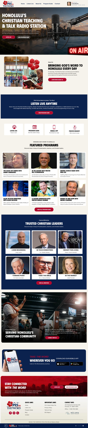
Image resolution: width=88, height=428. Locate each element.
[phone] (17, 413)
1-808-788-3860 (73, 409)
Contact (27, 415)
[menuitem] (23, 4)
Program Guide (29, 410)
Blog (26, 412)
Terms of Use (48, 410)
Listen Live (28, 407)
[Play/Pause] (6, 425)
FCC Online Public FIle (50, 405)
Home (26, 405)
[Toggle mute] (76, 426)
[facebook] (10, 413)
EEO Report (48, 412)
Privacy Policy (48, 407)
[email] (14, 413)
